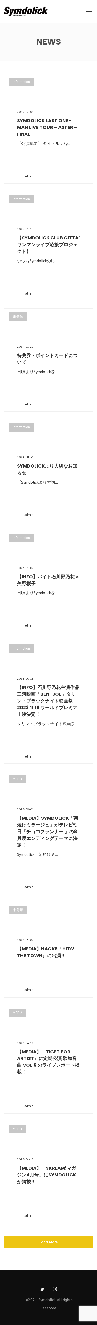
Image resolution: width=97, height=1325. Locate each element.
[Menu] (89, 11)
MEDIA (18, 779)
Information (21, 81)
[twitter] (42, 1289)
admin (28, 176)
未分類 (18, 316)
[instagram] (55, 1289)
